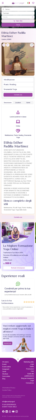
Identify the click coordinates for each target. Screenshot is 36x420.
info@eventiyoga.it (8, 401)
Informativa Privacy (8, 388)
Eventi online (6, 367)
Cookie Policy (6, 390)
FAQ (32, 371)
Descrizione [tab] (8, 102)
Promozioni (30, 369)
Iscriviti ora (7, 343)
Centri (4, 371)
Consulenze (30, 383)
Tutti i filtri (19, 21)
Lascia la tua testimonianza (18, 318)
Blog (3, 379)
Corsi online (6, 376)
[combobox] (18, 13)
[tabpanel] (18, 161)
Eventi (4, 364)
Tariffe (31, 366)
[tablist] (18, 102)
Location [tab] (18, 102)
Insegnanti (5, 369)
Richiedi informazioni (18, 268)
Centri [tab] (28, 102)
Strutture (5, 374)
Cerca (18, 25)
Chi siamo (5, 362)
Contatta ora (18, 95)
